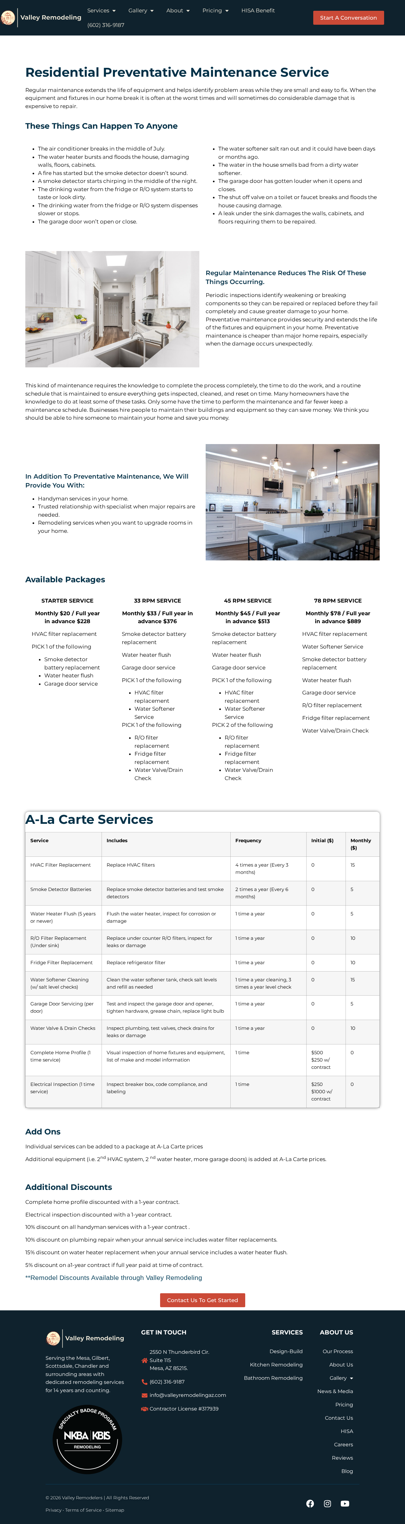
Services (98, 10)
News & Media (335, 1391)
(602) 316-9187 (105, 25)
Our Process (338, 1351)
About (174, 10)
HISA (347, 1431)
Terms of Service (83, 1510)
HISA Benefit (258, 10)
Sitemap (114, 1510)
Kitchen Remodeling (276, 1365)
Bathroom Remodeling (273, 1378)
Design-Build (286, 1351)
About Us (341, 1365)
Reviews (342, 1458)
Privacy (53, 1510)
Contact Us (339, 1418)
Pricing (212, 10)
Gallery (137, 10)
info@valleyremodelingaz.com (188, 1395)
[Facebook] (310, 1503)
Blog (347, 1471)
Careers (343, 1445)
